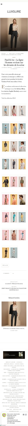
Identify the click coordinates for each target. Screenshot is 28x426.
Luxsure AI (19, 362)
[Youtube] (17, 15)
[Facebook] (8, 15)
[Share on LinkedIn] (20, 273)
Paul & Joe (5, 265)
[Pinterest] (15, 15)
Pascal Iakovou (7, 67)
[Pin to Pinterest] (19, 273)
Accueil (4, 53)
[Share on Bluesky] (25, 273)
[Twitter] (10, 15)
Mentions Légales (9, 364)
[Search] (26, 4)
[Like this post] (14, 273)
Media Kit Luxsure (10, 362)
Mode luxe (9, 409)
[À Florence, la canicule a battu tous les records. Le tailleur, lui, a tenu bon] (14, 34)
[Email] (19, 15)
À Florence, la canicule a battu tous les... (14, 328)
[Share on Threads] (23, 273)
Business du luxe (14, 411)
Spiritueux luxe (17, 409)
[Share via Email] (13, 277)
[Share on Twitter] (17, 273)
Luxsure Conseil (19, 364)
